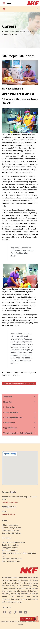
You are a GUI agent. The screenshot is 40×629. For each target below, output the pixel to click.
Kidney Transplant (10, 412)
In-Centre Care (9, 407)
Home (4, 32)
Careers (12, 32)
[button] (4, 3)
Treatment (7, 397)
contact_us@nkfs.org (10, 502)
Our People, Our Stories (25, 32)
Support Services (10, 428)
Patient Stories (9, 422)
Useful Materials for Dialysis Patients (18, 433)
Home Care (7, 402)
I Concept (29, 621)
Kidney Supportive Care (12, 417)
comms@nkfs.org (8, 514)
